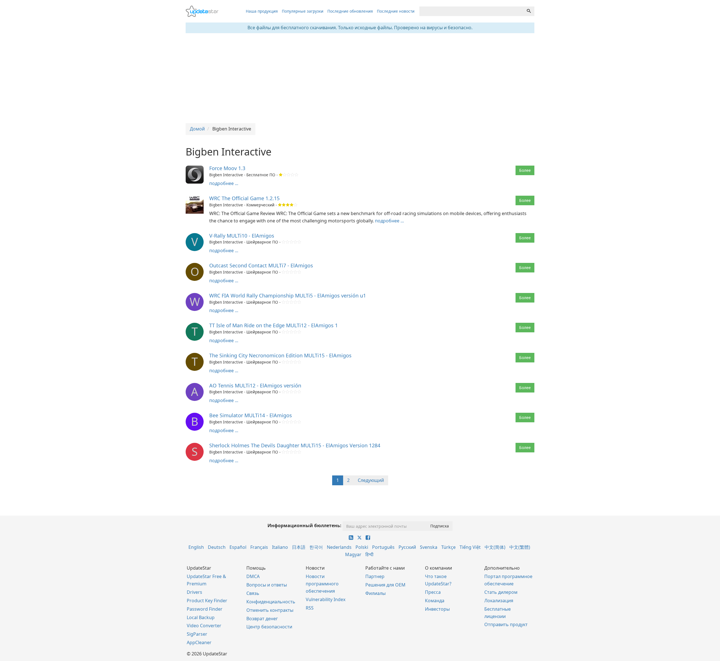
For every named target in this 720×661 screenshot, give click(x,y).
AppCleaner (199, 642)
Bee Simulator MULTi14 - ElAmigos (250, 415)
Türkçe (448, 547)
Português (383, 547)
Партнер (374, 576)
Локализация (498, 600)
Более (525, 170)
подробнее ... (223, 183)
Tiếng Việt (470, 547)
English (196, 547)
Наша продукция (262, 11)
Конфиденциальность (270, 602)
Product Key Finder (207, 600)
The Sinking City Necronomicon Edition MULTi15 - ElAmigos (280, 355)
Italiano (280, 547)
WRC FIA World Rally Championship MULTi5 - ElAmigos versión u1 (287, 295)
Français (259, 547)
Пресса (433, 592)
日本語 (298, 547)
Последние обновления (350, 11)
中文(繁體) (519, 547)
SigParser (197, 634)
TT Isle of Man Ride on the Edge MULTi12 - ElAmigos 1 (273, 325)
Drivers (194, 592)
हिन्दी (369, 554)
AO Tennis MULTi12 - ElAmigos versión (255, 385)
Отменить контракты (269, 610)
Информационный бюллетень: (304, 525)
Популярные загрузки (302, 11)
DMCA (253, 576)
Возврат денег (262, 618)
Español (238, 547)
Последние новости (396, 11)
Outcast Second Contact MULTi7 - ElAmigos (261, 265)
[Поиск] (528, 11)
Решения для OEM (385, 585)
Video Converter (204, 625)
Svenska (428, 547)
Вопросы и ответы (266, 585)
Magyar (353, 554)
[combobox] (471, 11)
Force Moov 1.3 (227, 168)
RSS (310, 608)
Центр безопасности (269, 627)
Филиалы (375, 593)
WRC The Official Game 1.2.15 (244, 198)
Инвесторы (437, 609)
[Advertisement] (360, 78)
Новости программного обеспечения (322, 583)
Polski (362, 547)
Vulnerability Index (325, 599)
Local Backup (201, 617)
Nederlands (339, 547)
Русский (407, 547)
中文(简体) (495, 547)
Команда (434, 600)
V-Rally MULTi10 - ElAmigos (241, 235)
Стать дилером (501, 592)
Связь (252, 593)
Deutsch (217, 547)
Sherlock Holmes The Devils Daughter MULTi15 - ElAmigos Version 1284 (294, 445)
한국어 (316, 547)
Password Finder (204, 609)
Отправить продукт (506, 624)
